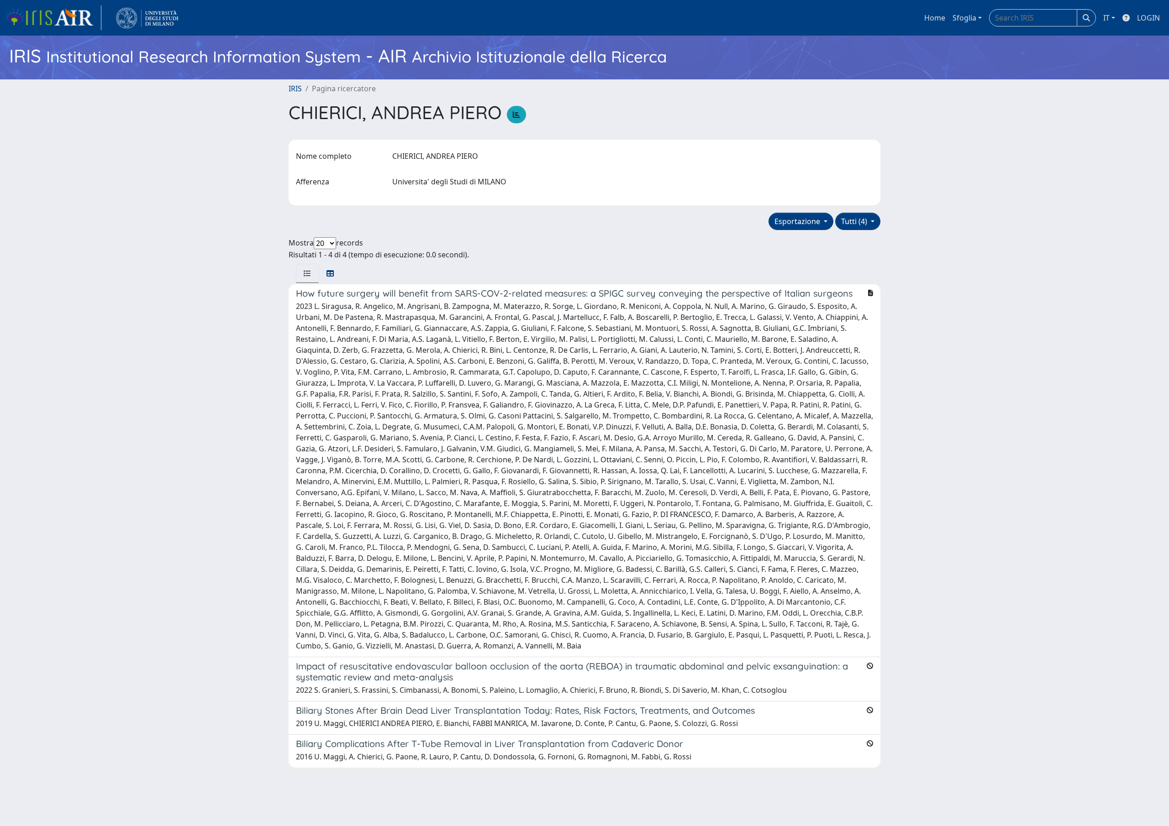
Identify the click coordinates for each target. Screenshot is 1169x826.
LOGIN (1148, 18)
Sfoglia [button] (964, 18)
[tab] (307, 273)
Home (934, 18)
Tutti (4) (855, 221)
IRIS (295, 89)
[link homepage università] (147, 17)
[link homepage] (53, 17)
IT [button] (1106, 18)
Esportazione (798, 221)
